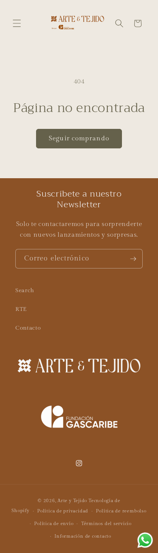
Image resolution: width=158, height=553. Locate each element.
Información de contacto (82, 536)
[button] (17, 23)
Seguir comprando (79, 138)
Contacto (28, 327)
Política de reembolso (121, 511)
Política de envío (53, 523)
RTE (21, 309)
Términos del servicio (106, 523)
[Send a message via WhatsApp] (145, 540)
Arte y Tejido (72, 500)
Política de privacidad (62, 511)
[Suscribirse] (133, 259)
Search (24, 290)
